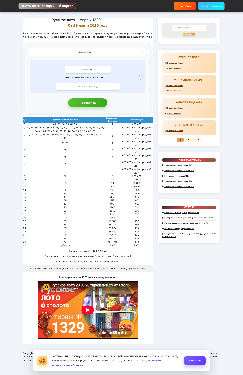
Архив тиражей (174, 68)
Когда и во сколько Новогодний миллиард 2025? (186, 223)
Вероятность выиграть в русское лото (181, 212)
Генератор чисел (211, 5)
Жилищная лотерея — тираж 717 (179, 170)
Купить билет (185, 5)
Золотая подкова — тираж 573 (178, 165)
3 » (197, 139)
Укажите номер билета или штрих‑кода (84, 77)
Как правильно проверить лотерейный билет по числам (189, 218)
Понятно (195, 360)
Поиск (189, 34)
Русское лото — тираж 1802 (176, 176)
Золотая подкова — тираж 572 (178, 181)
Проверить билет (175, 63)
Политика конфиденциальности (179, 228)
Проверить (88, 102)
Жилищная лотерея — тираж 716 (179, 186)
